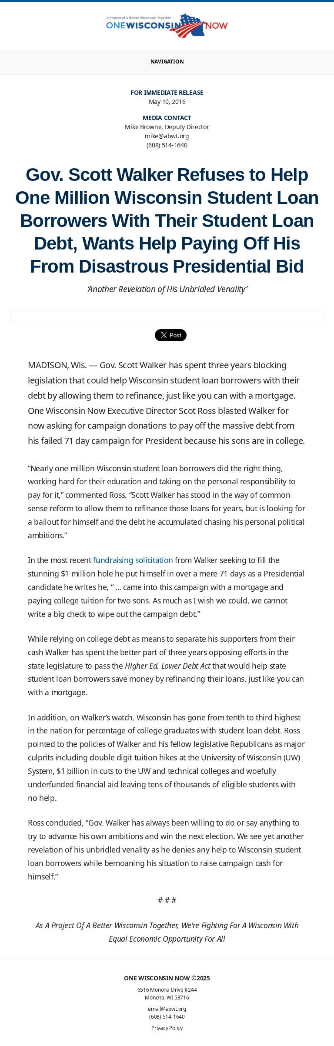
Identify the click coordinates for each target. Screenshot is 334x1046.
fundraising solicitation (133, 560)
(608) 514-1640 (167, 1016)
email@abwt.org (167, 1009)
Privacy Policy (167, 1028)
